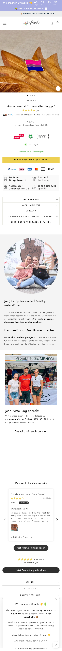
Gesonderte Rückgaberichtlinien (31, 222)
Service (30, 582)
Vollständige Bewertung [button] (21, 537)
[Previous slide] (4, 519)
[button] (29, 110)
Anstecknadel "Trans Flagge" (32, 494)
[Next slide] (57, 519)
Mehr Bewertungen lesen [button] (31, 547)
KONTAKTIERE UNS (30, 595)
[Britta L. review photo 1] (14, 527)
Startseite (30, 100)
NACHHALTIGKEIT (31, 205)
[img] (17, 498)
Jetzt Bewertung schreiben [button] (31, 570)
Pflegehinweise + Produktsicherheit (31, 216)
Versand (38, 125)
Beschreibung (31, 199)
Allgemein (30, 588)
